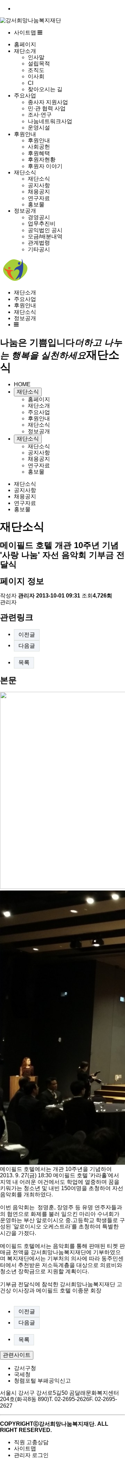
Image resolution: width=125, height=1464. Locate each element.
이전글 (26, 635)
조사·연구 (40, 115)
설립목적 (39, 63)
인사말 (36, 57)
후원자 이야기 (45, 166)
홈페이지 (25, 44)
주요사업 (25, 95)
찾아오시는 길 (45, 89)
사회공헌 (39, 147)
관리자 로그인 (31, 1455)
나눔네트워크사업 (50, 121)
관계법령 (39, 243)
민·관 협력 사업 (47, 108)
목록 (24, 662)
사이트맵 (26, 32)
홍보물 (36, 204)
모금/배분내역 (45, 236)
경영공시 (39, 217)
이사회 (36, 76)
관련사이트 (17, 1355)
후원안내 (25, 134)
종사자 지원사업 (48, 102)
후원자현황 (42, 160)
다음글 (26, 646)
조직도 (36, 70)
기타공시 (39, 249)
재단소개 (25, 51)
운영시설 (39, 127)
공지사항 (39, 185)
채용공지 (39, 192)
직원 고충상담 (31, 1442)
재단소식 (25, 172)
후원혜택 (39, 153)
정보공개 (25, 211)
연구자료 (39, 198)
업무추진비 (42, 224)
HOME (22, 384)
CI (30, 83)
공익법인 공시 (45, 230)
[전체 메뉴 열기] (16, 324)
